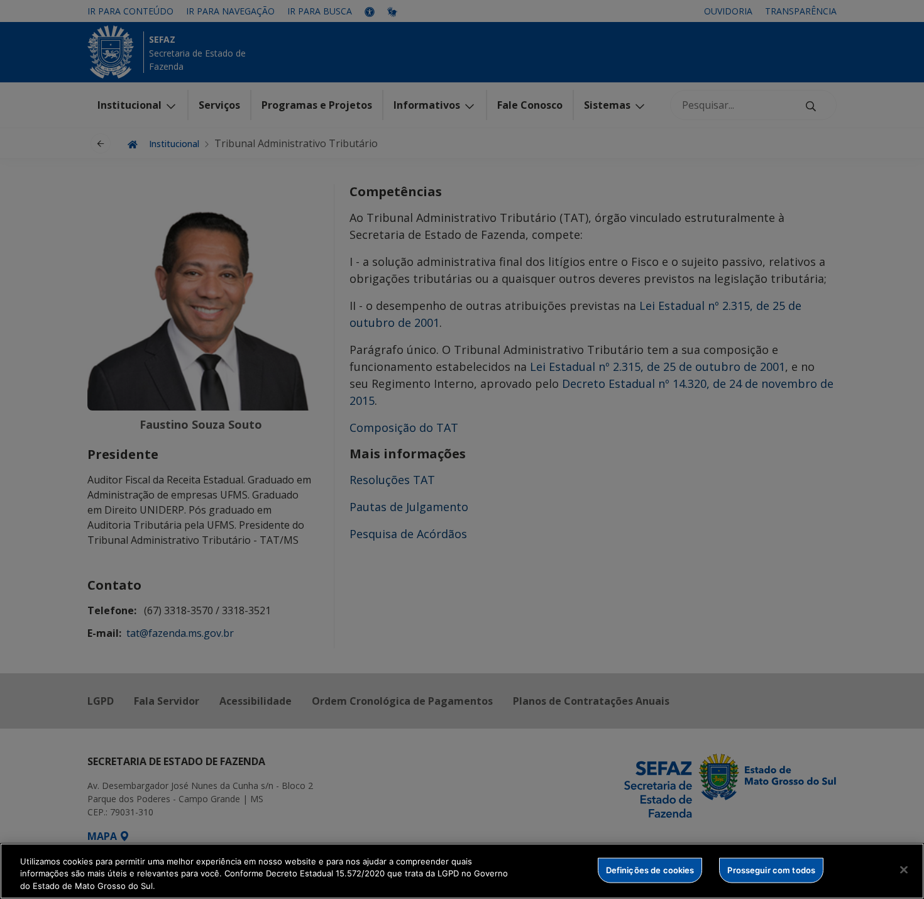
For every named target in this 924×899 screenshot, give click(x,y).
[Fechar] (904, 869)
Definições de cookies (650, 869)
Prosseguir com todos (771, 869)
